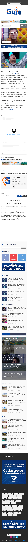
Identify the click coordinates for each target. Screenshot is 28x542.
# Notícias (20, 159)
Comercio (5, 496)
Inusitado (9, 507)
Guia (4, 507)
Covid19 (20, 496)
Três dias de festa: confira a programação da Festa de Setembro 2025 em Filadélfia (16, 321)
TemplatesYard (22, 540)
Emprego (13, 503)
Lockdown (15, 507)
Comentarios (22, 334)
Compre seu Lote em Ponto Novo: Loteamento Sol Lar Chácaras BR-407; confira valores (16, 395)
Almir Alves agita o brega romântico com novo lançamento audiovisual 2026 (14, 357)
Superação (10, 512)
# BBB (6, 159)
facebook (24, 195)
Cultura (5, 498)
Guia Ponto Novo (15, 540)
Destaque (5, 500)
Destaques (6, 334)
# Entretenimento (12, 159)
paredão (10, 109)
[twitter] (10, 1)
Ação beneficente (19, 493)
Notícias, (11, 39)
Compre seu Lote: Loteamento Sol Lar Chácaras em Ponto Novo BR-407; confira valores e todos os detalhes (16, 409)
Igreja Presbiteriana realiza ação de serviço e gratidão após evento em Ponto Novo (16, 328)
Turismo (5, 515)
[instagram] (12, 1)
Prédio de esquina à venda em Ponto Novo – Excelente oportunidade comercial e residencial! (16, 388)
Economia (17, 500)
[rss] (17, 1)
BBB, (19, 38)
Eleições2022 (6, 503)
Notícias (5, 510)
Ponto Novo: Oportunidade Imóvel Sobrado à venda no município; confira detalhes (17, 402)
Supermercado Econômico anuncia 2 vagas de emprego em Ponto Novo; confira (16, 286)
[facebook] (15, 1)
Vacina (10, 515)
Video (15, 515)
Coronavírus (12, 496)
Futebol (20, 505)
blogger (19, 195)
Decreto (19, 498)
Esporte (14, 505)
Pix (9, 510)
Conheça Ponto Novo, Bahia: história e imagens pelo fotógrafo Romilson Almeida (12, 366)
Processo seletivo (16, 510)
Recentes (14, 334)
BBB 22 (16, 73)
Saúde (4, 512)
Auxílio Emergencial (8, 493)
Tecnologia (17, 512)
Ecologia (11, 500)
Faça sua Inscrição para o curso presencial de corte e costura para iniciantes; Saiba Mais (16, 427)
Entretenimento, (5, 39)
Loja (21, 507)
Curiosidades (11, 498)
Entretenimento (7, 505)
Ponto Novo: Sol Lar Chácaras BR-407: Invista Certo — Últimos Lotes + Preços (14, 375)
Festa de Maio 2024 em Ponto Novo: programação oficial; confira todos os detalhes (16, 446)
